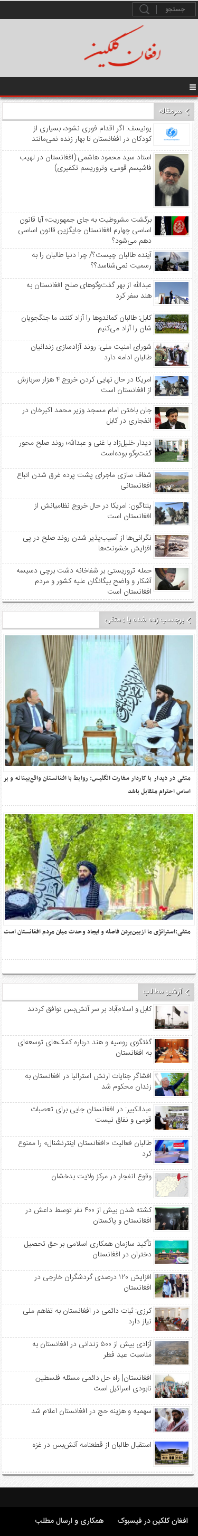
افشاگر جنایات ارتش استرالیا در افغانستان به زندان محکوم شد (88, 1081)
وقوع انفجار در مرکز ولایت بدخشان (101, 1176)
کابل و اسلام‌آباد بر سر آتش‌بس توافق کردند (89, 1009)
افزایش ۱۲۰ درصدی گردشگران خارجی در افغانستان (92, 1282)
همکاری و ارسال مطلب (69, 1521)
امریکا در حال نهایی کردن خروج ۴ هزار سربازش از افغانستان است (84, 385)
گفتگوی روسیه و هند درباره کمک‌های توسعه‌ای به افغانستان (84, 1047)
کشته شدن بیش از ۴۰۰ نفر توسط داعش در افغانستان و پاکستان (88, 1215)
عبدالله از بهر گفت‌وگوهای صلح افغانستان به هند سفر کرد (88, 290)
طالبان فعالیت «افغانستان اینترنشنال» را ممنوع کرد (84, 1148)
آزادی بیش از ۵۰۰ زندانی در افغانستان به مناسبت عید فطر (91, 1349)
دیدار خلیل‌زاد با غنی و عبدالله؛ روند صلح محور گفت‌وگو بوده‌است (85, 448)
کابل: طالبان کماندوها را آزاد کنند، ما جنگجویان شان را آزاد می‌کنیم (86, 323)
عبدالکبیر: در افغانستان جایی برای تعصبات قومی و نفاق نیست (91, 1114)
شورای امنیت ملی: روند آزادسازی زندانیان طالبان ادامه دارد (91, 352)
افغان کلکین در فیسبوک (152, 1521)
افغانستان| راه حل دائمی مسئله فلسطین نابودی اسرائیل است (93, 1383)
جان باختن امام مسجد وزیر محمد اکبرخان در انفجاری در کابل (86, 415)
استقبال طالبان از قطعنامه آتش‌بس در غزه (91, 1445)
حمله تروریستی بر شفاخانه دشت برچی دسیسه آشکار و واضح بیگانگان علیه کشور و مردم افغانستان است (83, 581)
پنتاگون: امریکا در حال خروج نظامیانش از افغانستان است (92, 511)
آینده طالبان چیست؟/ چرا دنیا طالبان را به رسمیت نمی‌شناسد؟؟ (91, 260)
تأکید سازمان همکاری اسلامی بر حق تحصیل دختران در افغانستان (87, 1249)
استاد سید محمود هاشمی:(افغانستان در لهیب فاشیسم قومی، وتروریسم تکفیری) (85, 163)
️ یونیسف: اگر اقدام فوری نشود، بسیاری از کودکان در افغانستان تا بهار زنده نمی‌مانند (91, 134)
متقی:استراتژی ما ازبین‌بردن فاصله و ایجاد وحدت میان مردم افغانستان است (97, 932)
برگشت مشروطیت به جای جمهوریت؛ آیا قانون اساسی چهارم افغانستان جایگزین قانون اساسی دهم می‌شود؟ (84, 230)
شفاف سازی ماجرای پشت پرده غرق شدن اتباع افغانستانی (84, 480)
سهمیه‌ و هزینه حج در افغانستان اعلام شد (91, 1411)
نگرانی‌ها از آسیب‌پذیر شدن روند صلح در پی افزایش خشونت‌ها (87, 543)
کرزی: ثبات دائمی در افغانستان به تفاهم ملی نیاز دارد (87, 1316)
